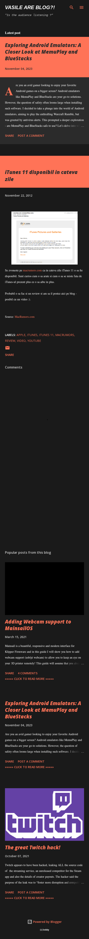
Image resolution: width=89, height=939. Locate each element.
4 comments (27, 673)
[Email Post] (7, 349)
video (21, 341)
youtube (34, 341)
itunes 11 (46, 335)
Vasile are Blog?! (30, 7)
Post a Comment (31, 136)
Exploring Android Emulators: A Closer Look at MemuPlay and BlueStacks (43, 52)
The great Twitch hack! (32, 847)
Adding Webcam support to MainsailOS (38, 625)
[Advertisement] (44, 508)
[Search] (71, 7)
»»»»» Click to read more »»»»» (29, 679)
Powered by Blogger (47, 922)
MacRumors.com (25, 317)
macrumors (64, 335)
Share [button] (9, 136)
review (10, 341)
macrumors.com (32, 270)
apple (21, 335)
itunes (32, 335)
